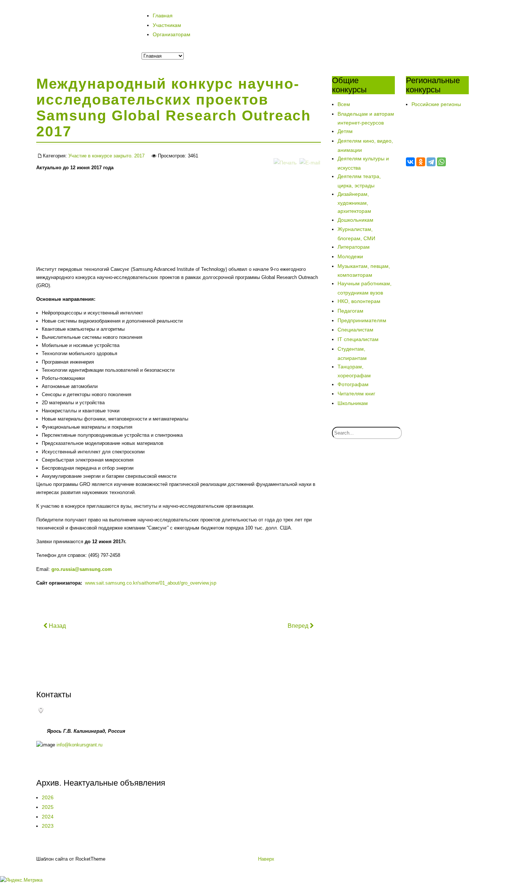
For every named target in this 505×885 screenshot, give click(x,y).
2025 (48, 807)
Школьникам (353, 403)
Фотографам (353, 384)
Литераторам (354, 247)
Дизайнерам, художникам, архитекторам (354, 202)
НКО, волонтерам (359, 301)
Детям (345, 131)
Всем (344, 104)
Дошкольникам (355, 220)
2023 (48, 826)
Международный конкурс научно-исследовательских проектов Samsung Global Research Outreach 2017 (173, 107)
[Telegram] (431, 161)
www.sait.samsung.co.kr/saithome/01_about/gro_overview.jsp (150, 583)
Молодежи (350, 256)
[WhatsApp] (441, 161)
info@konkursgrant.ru (79, 745)
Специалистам (355, 330)
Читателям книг (356, 393)
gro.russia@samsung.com (81, 569)
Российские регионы (436, 104)
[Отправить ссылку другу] (310, 155)
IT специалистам (358, 339)
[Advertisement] (122, 232)
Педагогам (350, 311)
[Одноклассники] (420, 161)
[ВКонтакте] (410, 161)
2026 (48, 797)
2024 (48, 817)
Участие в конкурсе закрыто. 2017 (106, 156)
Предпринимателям (362, 320)
